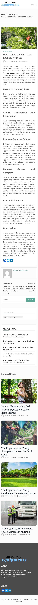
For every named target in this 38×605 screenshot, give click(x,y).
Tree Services (7, 51)
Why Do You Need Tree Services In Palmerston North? (27, 288)
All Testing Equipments (22, 599)
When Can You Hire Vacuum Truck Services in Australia (16, 530)
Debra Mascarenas (12, 61)
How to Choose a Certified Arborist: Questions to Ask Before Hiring (15, 409)
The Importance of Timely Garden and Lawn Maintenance (18, 491)
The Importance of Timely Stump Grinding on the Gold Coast (16, 451)
